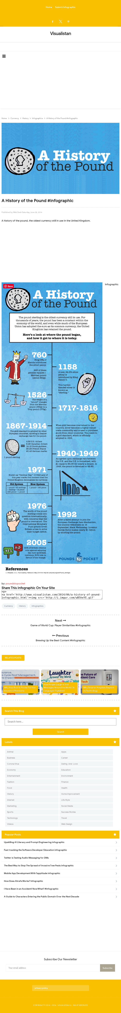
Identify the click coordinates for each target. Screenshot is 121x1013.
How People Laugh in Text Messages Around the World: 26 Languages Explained (59, 687)
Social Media (67, 806)
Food (9, 788)
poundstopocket (15, 583)
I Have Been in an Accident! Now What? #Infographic (31, 889)
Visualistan (63, 1005)
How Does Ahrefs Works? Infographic (23, 881)
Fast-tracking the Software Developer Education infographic (35, 850)
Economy (11, 770)
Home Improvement (70, 794)
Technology (12, 818)
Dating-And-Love (69, 763)
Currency (8, 606)
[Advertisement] (60, 85)
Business (11, 757)
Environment (67, 776)
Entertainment (13, 776)
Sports (10, 812)
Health (64, 788)
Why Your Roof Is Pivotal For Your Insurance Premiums (20, 689)
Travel (64, 818)
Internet (10, 800)
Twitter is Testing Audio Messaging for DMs (26, 857)
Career (64, 757)
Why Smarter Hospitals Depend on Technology (98, 689)
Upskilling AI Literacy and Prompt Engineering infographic (34, 842)
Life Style (65, 800)
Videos (10, 824)
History (22, 606)
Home (49, 7)
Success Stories (68, 812)
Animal (10, 751)
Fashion (10, 782)
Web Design (66, 824)
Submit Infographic (65, 7)
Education (66, 770)
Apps (63, 751)
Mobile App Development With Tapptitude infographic (32, 873)
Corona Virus (13, 763)
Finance (64, 782)
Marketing (12, 806)
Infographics (37, 606)
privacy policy (41, 988)
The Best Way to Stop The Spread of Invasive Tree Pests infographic (39, 865)
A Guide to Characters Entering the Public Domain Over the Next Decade (41, 896)
